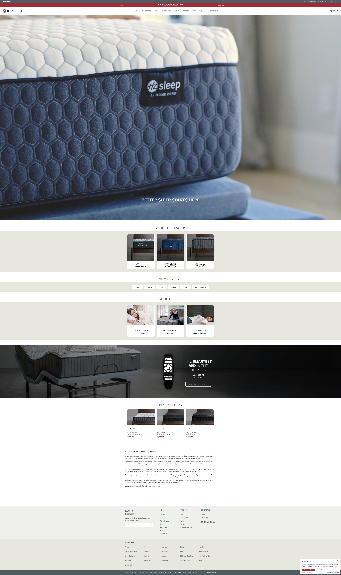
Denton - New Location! (131, 551)
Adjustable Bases (146, 486)
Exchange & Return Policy (185, 519)
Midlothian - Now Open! (186, 556)
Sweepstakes (163, 533)
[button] (138, 11)
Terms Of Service (192, 572)
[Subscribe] (151, 525)
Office (194, 11)
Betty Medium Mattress (133, 432)
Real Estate (163, 530)
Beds (138, 486)
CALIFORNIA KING (200, 287)
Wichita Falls (128, 565)
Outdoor (185, 11)
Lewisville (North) (203, 551)
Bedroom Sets (156, 486)
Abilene (127, 547)
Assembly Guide (164, 521)
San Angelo (165, 560)
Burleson (182, 547)
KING (185, 287)
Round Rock (147, 560)
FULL (161, 287)
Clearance (203, 11)
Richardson (128, 560)
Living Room (138, 11)
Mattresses (166, 11)
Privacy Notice (163, 572)
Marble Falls (147, 556)
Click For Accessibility (186, 527)
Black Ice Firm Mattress (162, 432)
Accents (176, 11)
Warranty (183, 524)
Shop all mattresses (170, 206)
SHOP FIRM (170, 334)
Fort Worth (146, 551)
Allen (145, 547)
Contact (203, 514)
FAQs (181, 514)
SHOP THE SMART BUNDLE (198, 384)
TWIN (137, 287)
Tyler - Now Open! (185, 560)
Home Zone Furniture (141, 572)
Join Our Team (164, 527)
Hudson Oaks (165, 551)
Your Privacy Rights (173, 572)
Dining (157, 11)
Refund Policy (182, 572)
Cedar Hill (201, 547)
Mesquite (164, 556)
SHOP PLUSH (141, 334)
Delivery (162, 518)
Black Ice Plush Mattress (192, 432)
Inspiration (214, 11)
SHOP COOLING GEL (200, 334)
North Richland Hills (204, 556)
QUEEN (173, 287)
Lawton (182, 551)
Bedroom (148, 11)
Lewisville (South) (130, 556)
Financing (163, 514)
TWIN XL (149, 287)
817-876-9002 (204, 518)
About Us (162, 524)
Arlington (164, 547)
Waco (200, 560)
